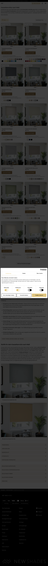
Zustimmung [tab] (8, 273)
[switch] (18, 290)
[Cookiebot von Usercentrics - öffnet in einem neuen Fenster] (41, 270)
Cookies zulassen (39, 295)
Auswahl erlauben (24, 295)
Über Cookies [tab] (40, 273)
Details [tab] (24, 273)
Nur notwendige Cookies (8, 295)
